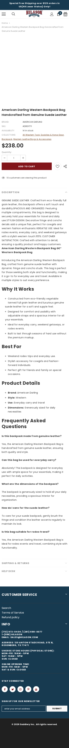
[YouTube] (36, 689)
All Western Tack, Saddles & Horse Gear (43, 134)
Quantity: (7, 152)
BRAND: (5, 121)
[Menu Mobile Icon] (4, 14)
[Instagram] (20, 689)
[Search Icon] (13, 14)
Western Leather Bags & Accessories (32, 139)
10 (8, 177)
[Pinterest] (28, 689)
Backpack (7, 139)
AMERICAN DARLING (32, 121)
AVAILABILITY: (8, 130)
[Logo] (34, 14)
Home (5, 23)
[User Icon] (52, 14)
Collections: (9, 134)
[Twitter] (13, 689)
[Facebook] (5, 689)
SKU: (4, 126)
